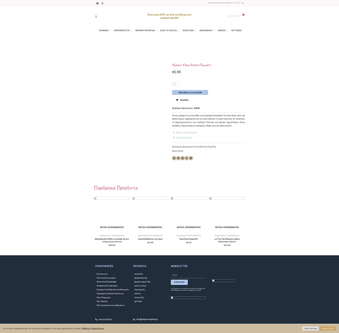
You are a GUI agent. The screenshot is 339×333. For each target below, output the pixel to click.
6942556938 (105, 319)
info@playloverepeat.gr (147, 319)
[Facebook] (97, 3)
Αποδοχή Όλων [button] (327, 328)
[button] (228, 16)
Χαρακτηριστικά (184, 137)
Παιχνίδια (212, 147)
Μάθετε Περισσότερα (93, 328)
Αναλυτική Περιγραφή (186, 132)
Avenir (180, 151)
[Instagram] (102, 3)
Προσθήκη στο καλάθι (190, 92)
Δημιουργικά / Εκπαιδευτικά (195, 147)
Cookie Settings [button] (310, 328)
